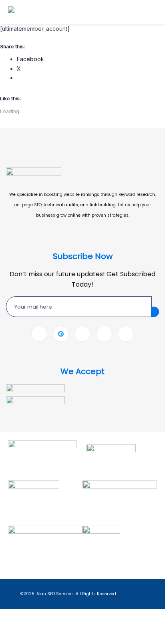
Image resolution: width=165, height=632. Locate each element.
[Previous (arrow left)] (9, 627)
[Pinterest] (61, 334)
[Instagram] (126, 334)
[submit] (155, 312)
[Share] (51, 615)
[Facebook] (39, 334)
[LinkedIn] (82, 334)
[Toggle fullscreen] (30, 615)
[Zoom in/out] (9, 615)
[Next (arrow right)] (30, 627)
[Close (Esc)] (72, 615)
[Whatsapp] (104, 334)
